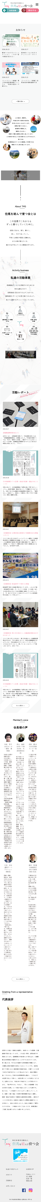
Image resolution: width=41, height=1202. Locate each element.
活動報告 (9, 1180)
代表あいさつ (30, 1174)
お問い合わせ (10, 1186)
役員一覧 (29, 1179)
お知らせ (9, 1175)
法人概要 (29, 1176)
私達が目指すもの (12, 1169)
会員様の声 (30, 1169)
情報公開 (29, 1181)
